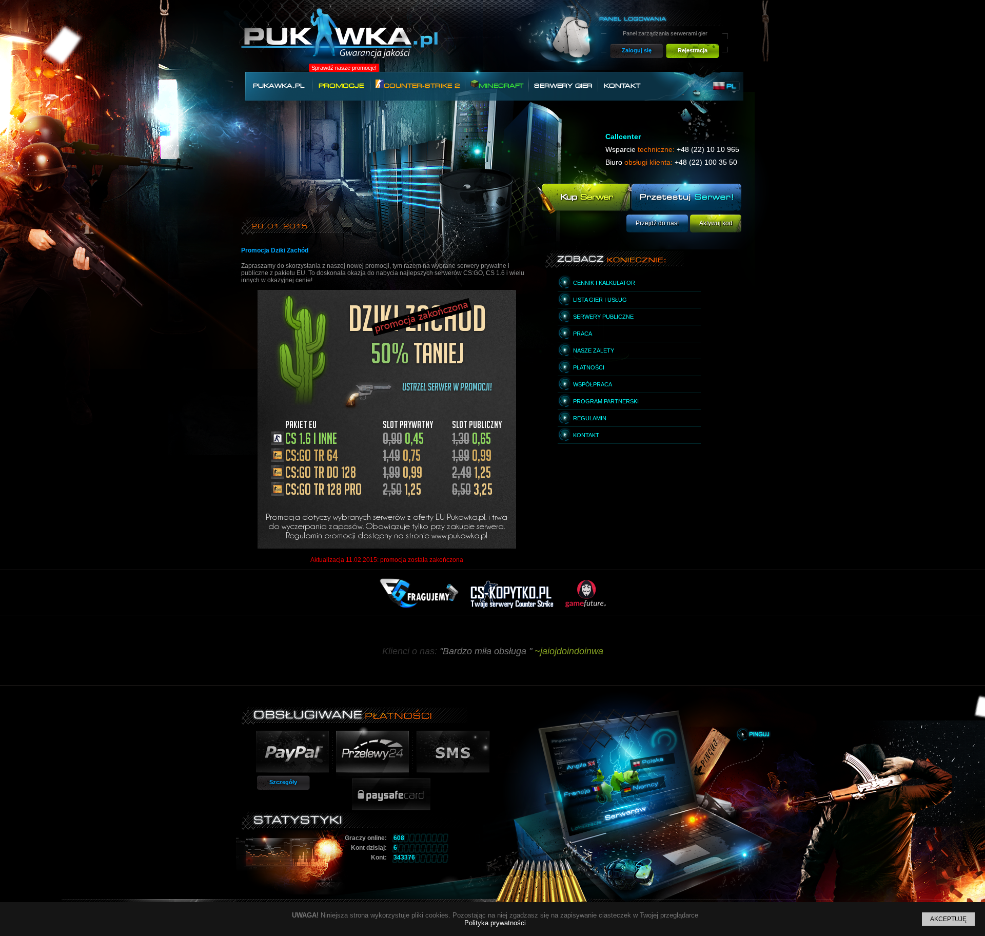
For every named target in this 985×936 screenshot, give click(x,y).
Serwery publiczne (603, 317)
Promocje (341, 85)
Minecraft (501, 85)
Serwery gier (563, 85)
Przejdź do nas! (657, 223)
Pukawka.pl (278, 85)
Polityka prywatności (495, 923)
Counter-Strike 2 (422, 85)
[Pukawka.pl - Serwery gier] (339, 39)
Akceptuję (948, 919)
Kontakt (622, 85)
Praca (582, 333)
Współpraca (592, 384)
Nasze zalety (593, 350)
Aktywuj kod (716, 223)
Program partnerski (606, 401)
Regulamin (589, 418)
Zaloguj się (637, 50)
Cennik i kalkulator (604, 283)
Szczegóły (283, 782)
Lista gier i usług (600, 300)
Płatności (588, 367)
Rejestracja (692, 50)
